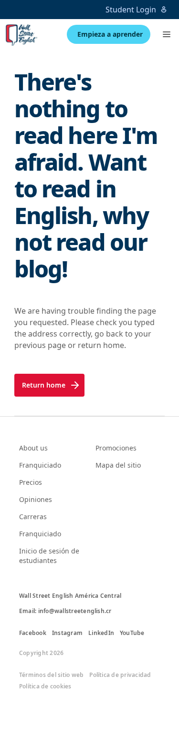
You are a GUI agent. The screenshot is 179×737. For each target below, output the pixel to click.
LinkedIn (101, 633)
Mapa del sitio (118, 465)
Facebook (32, 633)
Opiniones (35, 499)
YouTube (132, 633)
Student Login (130, 9)
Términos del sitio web (51, 675)
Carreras (33, 516)
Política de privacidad (120, 675)
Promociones (116, 447)
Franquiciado (40, 465)
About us (33, 447)
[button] (166, 34)
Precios (30, 482)
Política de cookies (45, 686)
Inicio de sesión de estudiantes (49, 555)
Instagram (67, 633)
